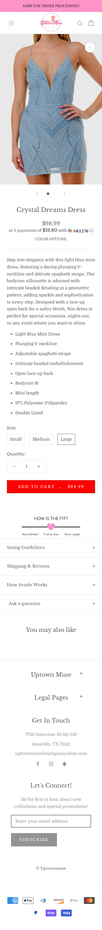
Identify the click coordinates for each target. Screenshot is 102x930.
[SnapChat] (64, 763)
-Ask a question (23, 603)
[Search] (79, 23)
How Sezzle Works (27, 584)
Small (16, 439)
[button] (51, 230)
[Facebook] (38, 763)
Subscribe (34, 839)
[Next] (64, 193)
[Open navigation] (11, 23)
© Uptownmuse (51, 868)
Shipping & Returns (28, 566)
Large (66, 439)
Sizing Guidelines (26, 547)
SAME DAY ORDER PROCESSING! (51, 6)
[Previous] (37, 193)
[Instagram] (51, 763)
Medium (41, 439)
